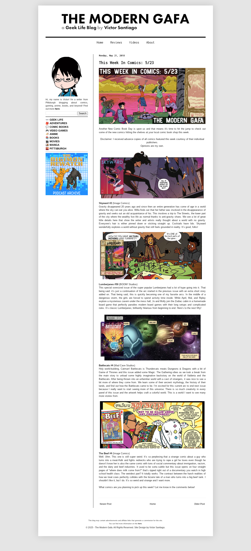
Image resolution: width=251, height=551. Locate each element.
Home (100, 42)
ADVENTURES (58, 123)
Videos (134, 42)
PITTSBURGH (58, 148)
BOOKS (54, 137)
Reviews (116, 42)
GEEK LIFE (56, 119)
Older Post (199, 504)
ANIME (54, 134)
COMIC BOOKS (59, 126)
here (57, 109)
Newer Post (105, 504)
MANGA (54, 144)
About (150, 42)
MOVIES (55, 141)
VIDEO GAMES (59, 130)
